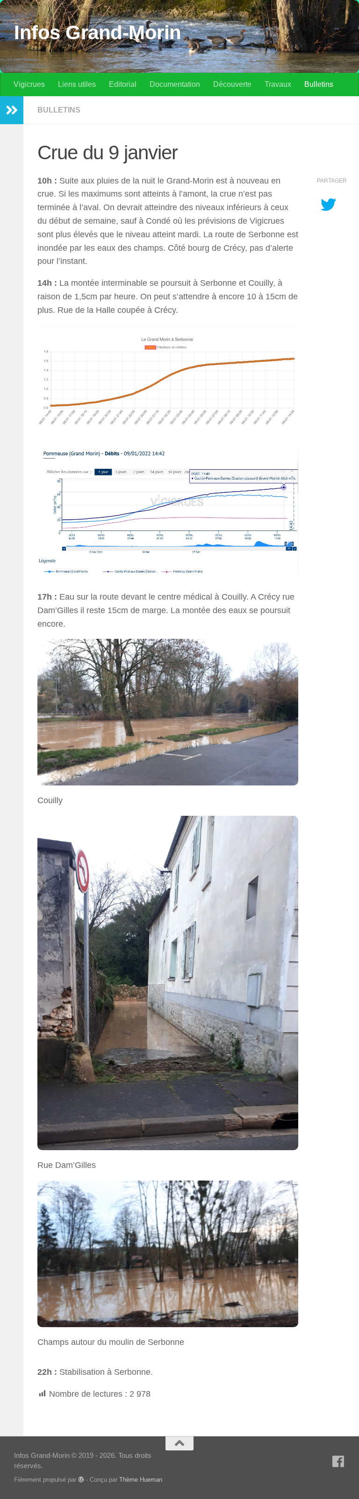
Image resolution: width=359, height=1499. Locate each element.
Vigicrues (29, 84)
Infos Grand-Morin (97, 32)
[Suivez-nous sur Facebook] (338, 1461)
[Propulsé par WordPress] (81, 1480)
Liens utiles (77, 84)
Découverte (232, 84)
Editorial (122, 84)
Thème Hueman (140, 1479)
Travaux (278, 84)
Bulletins (318, 84)
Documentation (175, 84)
